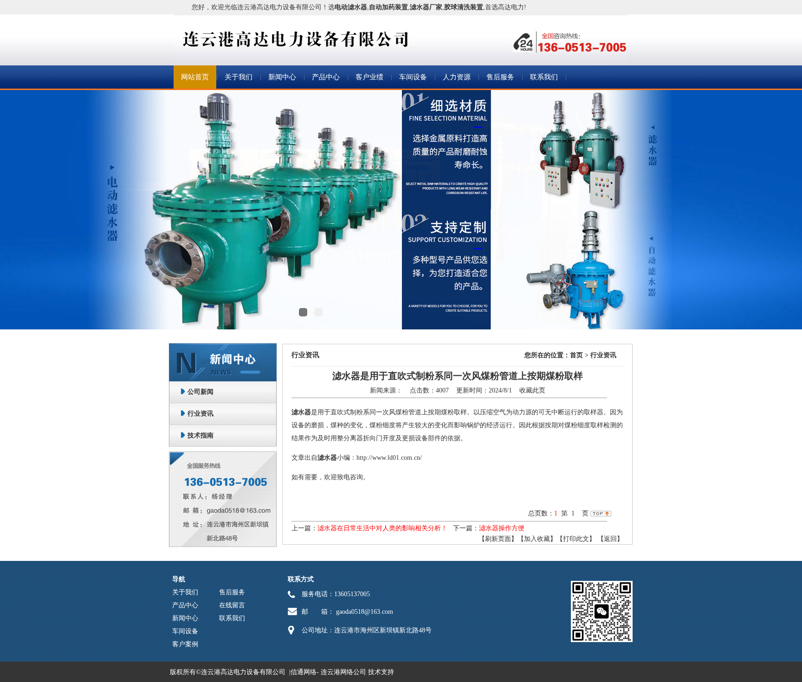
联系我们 (544, 77)
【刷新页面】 (498, 538)
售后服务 (500, 77)
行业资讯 (200, 413)
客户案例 (185, 644)
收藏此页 (532, 390)
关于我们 (238, 77)
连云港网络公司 (343, 672)
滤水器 (301, 412)
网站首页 (195, 77)
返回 (610, 538)
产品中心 (326, 77)
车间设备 (413, 77)
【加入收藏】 (536, 538)
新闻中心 (282, 77)
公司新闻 (200, 391)
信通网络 (304, 672)
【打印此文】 (575, 538)
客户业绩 (369, 77)
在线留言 (232, 605)
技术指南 (200, 435)
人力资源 (457, 77)
